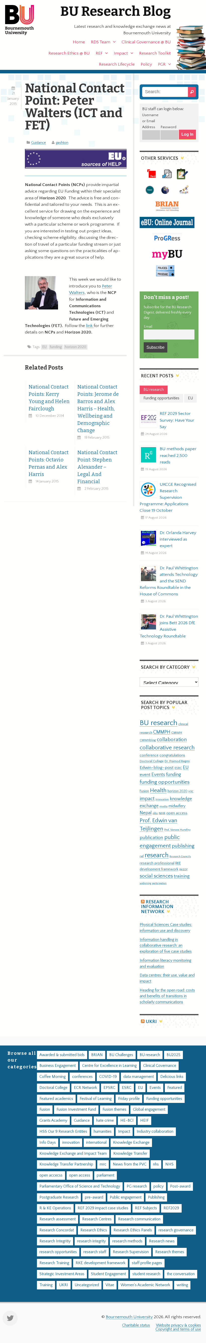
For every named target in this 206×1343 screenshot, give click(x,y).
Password (168, 127)
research (157, 855)
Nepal (146, 812)
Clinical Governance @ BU (146, 42)
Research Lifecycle (117, 64)
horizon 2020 (75, 347)
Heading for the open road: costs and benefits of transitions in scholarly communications (167, 996)
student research (146, 1274)
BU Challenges (121, 1055)
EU (44, 347)
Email (148, 327)
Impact (121, 53)
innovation (162, 799)
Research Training (54, 1263)
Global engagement (149, 1109)
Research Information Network (157, 906)
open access (176, 813)
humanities (103, 1131)
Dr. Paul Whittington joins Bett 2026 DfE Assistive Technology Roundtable (169, 626)
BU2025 (173, 1055)
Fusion (144, 791)
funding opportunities (164, 782)
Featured (174, 1088)
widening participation (153, 883)
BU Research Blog (115, 11)
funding (56, 347)
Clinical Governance (159, 1066)
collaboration (172, 739)
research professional (157, 863)
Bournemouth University (24, 20)
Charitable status (136, 1325)
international (96, 1142)
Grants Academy (53, 1120)
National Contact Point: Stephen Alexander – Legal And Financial (97, 467)
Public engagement (125, 1197)
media (164, 806)
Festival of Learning (96, 1099)
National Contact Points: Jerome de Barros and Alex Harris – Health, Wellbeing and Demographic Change (98, 408)
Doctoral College (152, 761)
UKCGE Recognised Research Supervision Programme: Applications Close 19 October (168, 497)
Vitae (110, 1285)
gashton (62, 143)
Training (46, 1285)
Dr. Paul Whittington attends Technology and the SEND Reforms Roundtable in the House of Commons (169, 581)
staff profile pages (147, 1263)
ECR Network (85, 1088)
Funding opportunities (164, 1099)
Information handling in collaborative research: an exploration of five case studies (166, 946)
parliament (105, 1175)
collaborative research (167, 748)
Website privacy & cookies (178, 1325)
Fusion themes (114, 1109)
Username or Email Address (150, 121)
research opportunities (58, 1252)
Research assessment (57, 1219)
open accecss (51, 1175)
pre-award (94, 1197)
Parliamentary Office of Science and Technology (79, 1186)
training (182, 876)
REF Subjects (146, 1208)
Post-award (180, 1186)
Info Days (47, 1142)
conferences (82, 1077)
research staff (94, 1252)
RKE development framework (100, 1263)
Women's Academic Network (145, 1285)
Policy (146, 64)
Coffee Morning (52, 1077)
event (145, 774)
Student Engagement (108, 1274)
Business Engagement (57, 1066)
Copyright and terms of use (178, 1329)
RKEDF (183, 869)
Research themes (169, 1252)
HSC (190, 791)
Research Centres (97, 1219)
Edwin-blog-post (157, 767)
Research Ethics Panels (133, 1230)
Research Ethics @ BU (69, 53)
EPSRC (109, 1088)
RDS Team (100, 42)
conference (149, 755)
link (90, 325)
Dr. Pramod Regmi (177, 761)
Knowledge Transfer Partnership (66, 1164)
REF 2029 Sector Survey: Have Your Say (177, 420)
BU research (158, 723)
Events (158, 774)
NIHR (162, 813)
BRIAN (97, 1055)
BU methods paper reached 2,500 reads (178, 455)
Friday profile (129, 1099)
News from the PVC (129, 1164)
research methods (127, 1241)
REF (99, 53)
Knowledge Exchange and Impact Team (73, 1153)
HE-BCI (127, 1120)
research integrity (91, 1241)
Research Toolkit (155, 53)
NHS (169, 1164)
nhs (155, 813)
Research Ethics (93, 1230)
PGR (162, 64)
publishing (183, 846)
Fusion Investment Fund (76, 1109)
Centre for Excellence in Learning (109, 1066)
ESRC (178, 768)
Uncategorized (87, 1285)
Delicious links (171, 1077)
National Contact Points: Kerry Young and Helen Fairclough (49, 398)
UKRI (151, 1021)
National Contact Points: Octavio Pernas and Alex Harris (49, 463)
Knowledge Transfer (130, 1153)
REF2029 (171, 1208)
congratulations (172, 755)
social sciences (156, 876)
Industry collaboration (155, 1131)
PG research (137, 1186)
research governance (176, 1230)
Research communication (139, 1219)
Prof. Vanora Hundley (177, 829)
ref (142, 856)
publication (151, 837)
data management (138, 1077)
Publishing (156, 1197)
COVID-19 (108, 1077)
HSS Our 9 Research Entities (63, 1131)
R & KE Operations (55, 1208)
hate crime (105, 1120)
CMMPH (161, 732)
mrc (103, 1164)
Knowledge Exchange (131, 1142)
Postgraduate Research (58, 1197)
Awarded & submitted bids (62, 1055)
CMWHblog (148, 740)
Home (79, 42)
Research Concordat (56, 1230)
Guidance (38, 143)
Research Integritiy (55, 1241)
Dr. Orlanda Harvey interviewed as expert (178, 539)
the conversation (181, 1274)
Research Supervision (131, 1252)
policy (158, 1186)
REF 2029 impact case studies (103, 1208)
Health (158, 790)
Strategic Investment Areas (61, 1274)
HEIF (144, 1120)
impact (147, 798)
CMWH (176, 732)
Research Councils (180, 856)
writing (182, 1285)
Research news (162, 1241)
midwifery (177, 806)
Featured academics (56, 1099)
